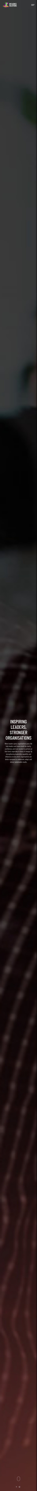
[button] (32, 5)
